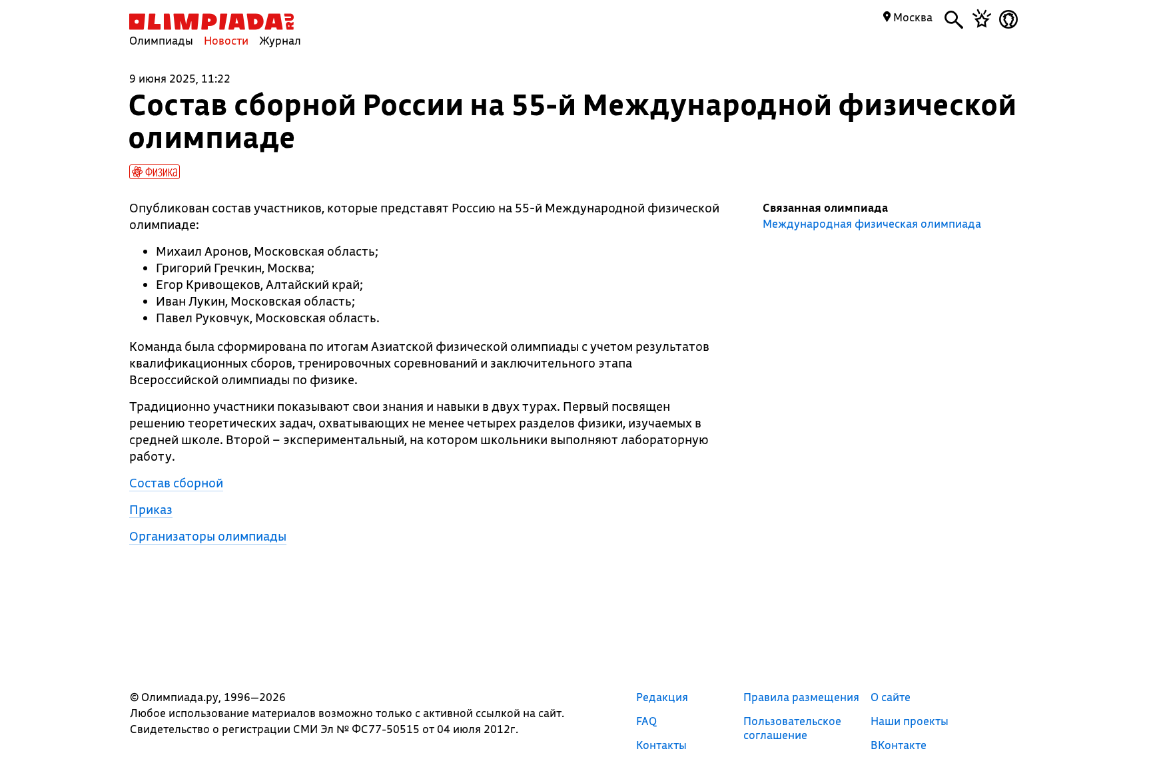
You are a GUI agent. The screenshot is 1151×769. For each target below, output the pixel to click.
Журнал (280, 40)
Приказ (151, 509)
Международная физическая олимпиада (872, 223)
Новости (226, 40)
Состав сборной (176, 483)
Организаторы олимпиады (207, 536)
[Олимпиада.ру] (211, 21)
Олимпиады (161, 40)
